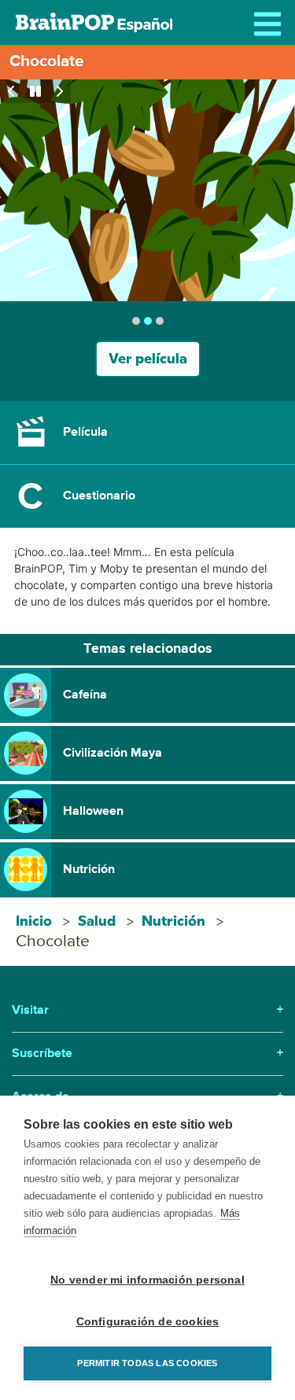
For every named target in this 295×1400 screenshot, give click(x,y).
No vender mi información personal (147, 1280)
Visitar (147, 1010)
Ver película (148, 359)
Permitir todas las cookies (147, 1363)
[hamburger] (271, 23)
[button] (147, 432)
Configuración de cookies (147, 1322)
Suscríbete (147, 1054)
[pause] (35, 91)
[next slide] (59, 91)
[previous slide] (12, 91)
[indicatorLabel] (136, 321)
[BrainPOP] (94, 22)
